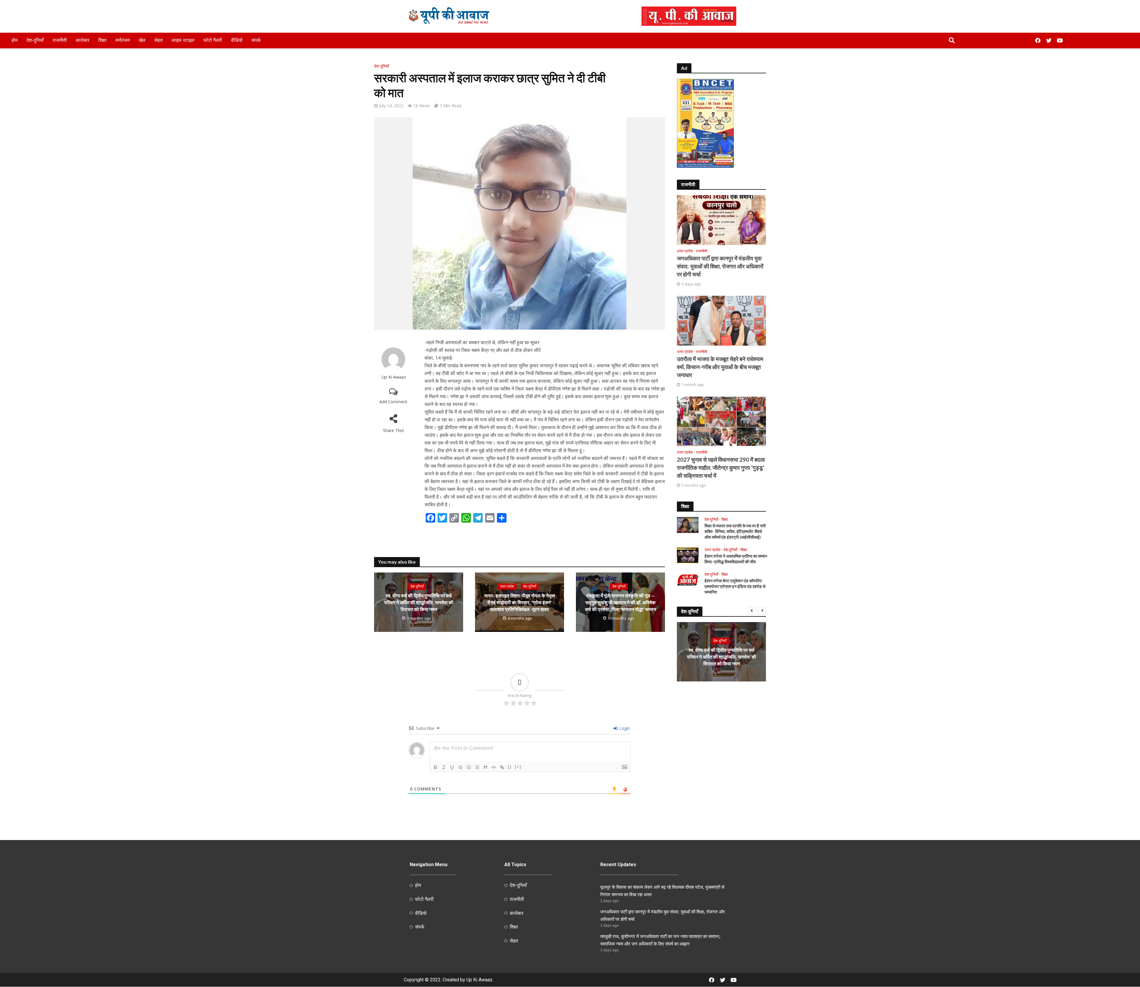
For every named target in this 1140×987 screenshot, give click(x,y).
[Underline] (452, 767)
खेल (142, 40)
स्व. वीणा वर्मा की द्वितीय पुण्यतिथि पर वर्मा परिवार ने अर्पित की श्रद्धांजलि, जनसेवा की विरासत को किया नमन (418, 602)
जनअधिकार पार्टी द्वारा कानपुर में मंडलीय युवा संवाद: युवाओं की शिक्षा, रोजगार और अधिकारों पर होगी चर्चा (720, 266)
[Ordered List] (469, 767)
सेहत (158, 40)
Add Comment (393, 401)
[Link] (502, 767)
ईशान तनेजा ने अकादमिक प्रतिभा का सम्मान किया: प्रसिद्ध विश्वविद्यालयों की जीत (735, 558)
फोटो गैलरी (212, 40)
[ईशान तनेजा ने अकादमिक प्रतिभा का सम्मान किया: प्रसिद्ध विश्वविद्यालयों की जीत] (688, 555)
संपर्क (256, 40)
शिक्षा (102, 40)
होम (15, 40)
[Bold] (435, 767)
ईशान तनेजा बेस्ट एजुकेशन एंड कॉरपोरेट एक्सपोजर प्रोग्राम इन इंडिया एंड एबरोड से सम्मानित (734, 586)
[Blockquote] (485, 767)
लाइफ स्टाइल (183, 40)
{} (510, 767)
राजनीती (60, 40)
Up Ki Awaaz (393, 377)
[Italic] (444, 767)
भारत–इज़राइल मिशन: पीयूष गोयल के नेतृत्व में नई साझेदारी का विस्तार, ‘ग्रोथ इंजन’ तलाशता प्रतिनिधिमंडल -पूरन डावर (519, 602)
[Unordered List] (477, 767)
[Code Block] (494, 767)
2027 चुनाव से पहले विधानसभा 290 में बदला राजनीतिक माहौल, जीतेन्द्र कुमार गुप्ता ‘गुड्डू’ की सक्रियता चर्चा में (721, 467)
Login (624, 728)
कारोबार (82, 40)
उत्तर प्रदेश (507, 586)
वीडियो (237, 40)
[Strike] (460, 767)
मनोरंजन (122, 40)
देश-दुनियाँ (35, 40)
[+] (518, 767)
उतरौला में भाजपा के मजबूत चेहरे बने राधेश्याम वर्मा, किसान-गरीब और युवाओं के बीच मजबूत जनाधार (720, 366)
